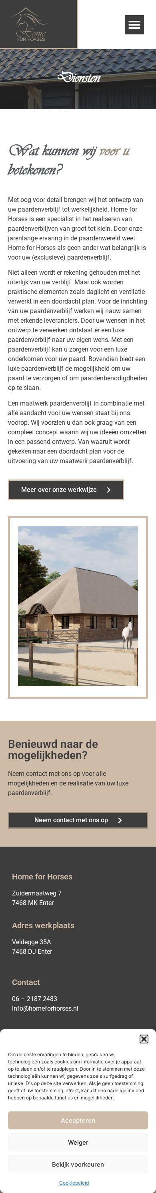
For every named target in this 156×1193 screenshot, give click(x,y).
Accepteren (78, 1120)
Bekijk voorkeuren (78, 1164)
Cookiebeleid (74, 1183)
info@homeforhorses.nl (45, 1008)
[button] (144, 1039)
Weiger (78, 1142)
